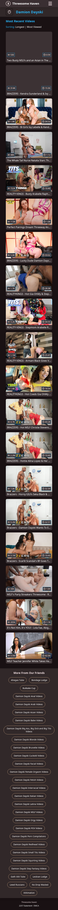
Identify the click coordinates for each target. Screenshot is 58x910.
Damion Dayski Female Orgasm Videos (29, 771)
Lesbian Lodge (40, 876)
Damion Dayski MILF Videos (29, 812)
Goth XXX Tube (18, 876)
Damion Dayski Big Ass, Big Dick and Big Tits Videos (29, 730)
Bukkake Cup (29, 688)
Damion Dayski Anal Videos (29, 696)
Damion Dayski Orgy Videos (29, 820)
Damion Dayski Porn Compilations (29, 836)
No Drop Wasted (40, 884)
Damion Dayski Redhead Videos (29, 844)
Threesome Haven (25, 3)
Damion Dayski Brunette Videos (29, 747)
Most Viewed (34, 27)
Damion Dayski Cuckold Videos (29, 755)
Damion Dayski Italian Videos (29, 796)
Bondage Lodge (39, 680)
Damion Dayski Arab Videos (29, 704)
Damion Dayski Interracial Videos (29, 787)
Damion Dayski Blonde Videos (29, 739)
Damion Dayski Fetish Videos (29, 779)
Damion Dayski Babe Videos (29, 720)
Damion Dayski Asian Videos (29, 712)
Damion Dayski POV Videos (29, 828)
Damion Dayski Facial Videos (29, 763)
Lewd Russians (17, 884)
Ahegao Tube (17, 680)
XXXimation (29, 892)
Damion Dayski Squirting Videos (29, 860)
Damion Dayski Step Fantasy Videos (29, 868)
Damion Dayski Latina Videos (29, 804)
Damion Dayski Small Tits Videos (29, 852)
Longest (19, 27)
